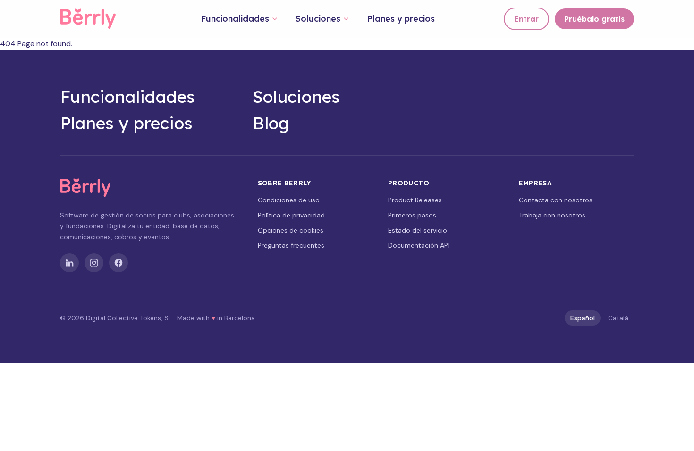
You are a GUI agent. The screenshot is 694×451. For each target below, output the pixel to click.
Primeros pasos (412, 215)
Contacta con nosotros (555, 200)
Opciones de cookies (290, 230)
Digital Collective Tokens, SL (129, 318)
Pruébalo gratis (594, 19)
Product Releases (415, 200)
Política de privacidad (291, 215)
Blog (271, 123)
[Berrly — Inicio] (96, 18)
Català (618, 318)
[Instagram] (94, 262)
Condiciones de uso (289, 200)
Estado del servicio (417, 230)
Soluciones (318, 18)
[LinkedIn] (69, 262)
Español (582, 318)
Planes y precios (401, 18)
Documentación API (418, 245)
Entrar (526, 19)
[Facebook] (118, 262)
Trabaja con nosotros (552, 215)
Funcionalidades (235, 18)
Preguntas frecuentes (291, 245)
